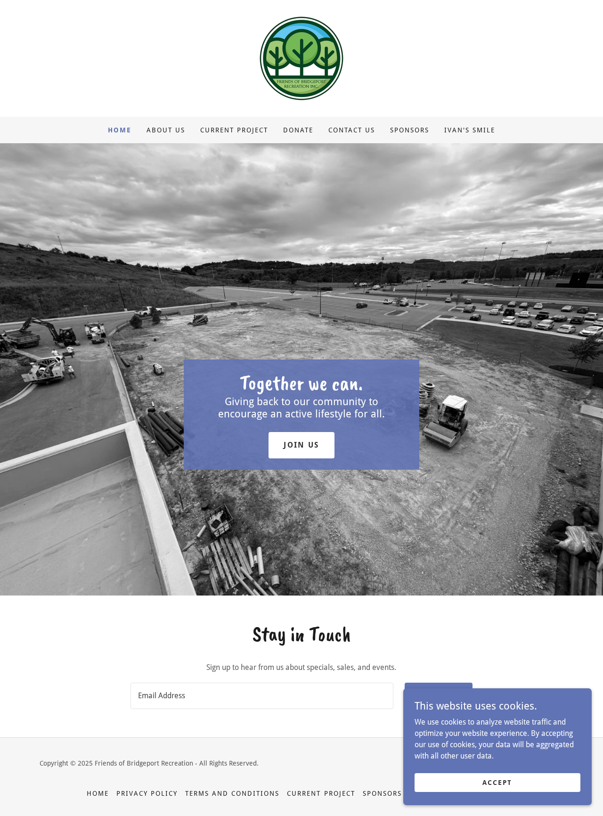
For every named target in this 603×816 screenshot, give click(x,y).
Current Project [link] (234, 130)
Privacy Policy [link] (147, 793)
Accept (497, 782)
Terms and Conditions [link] (232, 793)
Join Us (301, 445)
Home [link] (119, 130)
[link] (301, 57)
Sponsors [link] (409, 130)
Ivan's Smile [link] (469, 130)
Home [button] (98, 793)
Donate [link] (298, 130)
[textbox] (261, 696)
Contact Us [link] (351, 130)
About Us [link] (166, 130)
